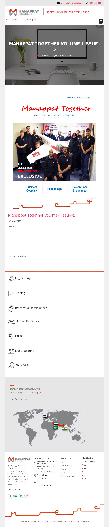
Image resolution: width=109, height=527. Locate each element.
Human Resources (27, 321)
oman (14, 20)
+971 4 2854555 (95, 3)
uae (7, 20)
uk (35, 20)
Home (37, 55)
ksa (22, 20)
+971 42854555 (43, 475)
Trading (20, 293)
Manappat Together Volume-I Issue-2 (41, 215)
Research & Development (31, 308)
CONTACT (63, 472)
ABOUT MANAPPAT (66, 465)
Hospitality (22, 364)
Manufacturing (24, 350)
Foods (19, 336)
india (29, 20)
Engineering (22, 278)
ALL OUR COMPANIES (67, 476)
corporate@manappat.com (72, 3)
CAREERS (63, 469)
